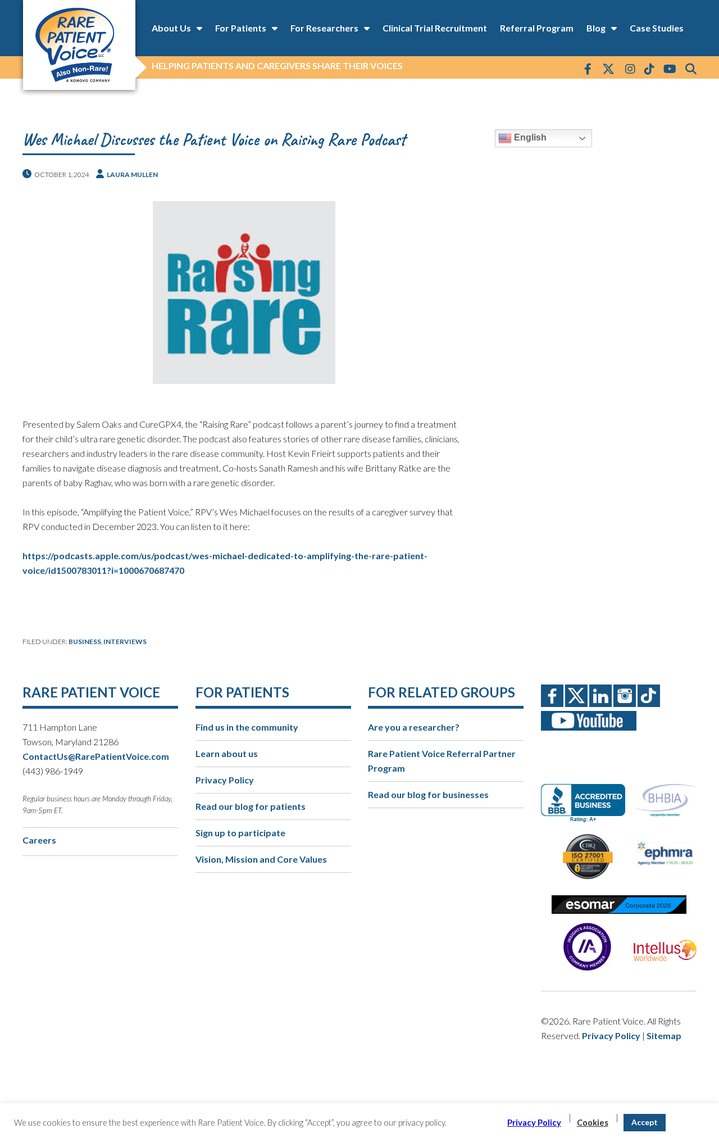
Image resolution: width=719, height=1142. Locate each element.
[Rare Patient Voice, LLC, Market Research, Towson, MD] (587, 793)
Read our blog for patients (250, 806)
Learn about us (226, 753)
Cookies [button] (592, 1122)
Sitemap (664, 1035)
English (529, 137)
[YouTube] (669, 68)
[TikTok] (649, 68)
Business (85, 641)
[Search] (691, 68)
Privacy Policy (224, 779)
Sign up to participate (240, 832)
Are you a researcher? (413, 727)
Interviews (125, 641)
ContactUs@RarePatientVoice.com (95, 756)
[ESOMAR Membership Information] (619, 904)
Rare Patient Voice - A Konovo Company (79, 45)
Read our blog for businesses (428, 794)
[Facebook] (587, 68)
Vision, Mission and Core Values (261, 859)
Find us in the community (246, 727)
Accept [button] (644, 1122)
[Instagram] (630, 68)
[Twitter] (608, 69)
